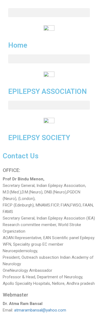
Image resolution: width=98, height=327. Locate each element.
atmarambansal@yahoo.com (40, 310)
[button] (49, 12)
